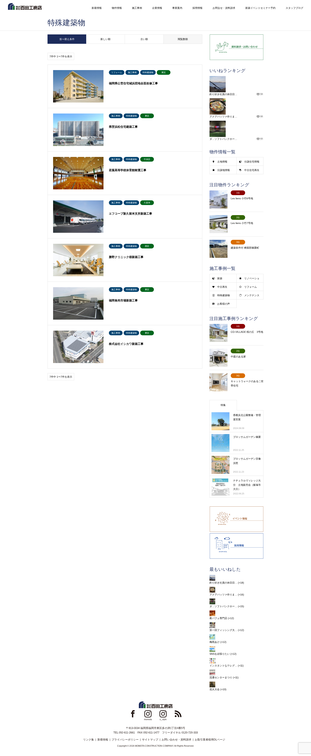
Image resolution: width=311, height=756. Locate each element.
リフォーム (250, 286)
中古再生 (222, 286)
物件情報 (117, 7)
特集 (223, 405)
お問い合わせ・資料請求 (176, 739)
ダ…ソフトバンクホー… (223, 138)
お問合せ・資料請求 (224, 7)
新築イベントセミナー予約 (260, 7)
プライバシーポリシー (125, 739)
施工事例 (137, 7)
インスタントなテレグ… (223, 665)
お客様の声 (223, 303)
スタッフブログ (294, 7)
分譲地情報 (223, 170)
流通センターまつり (220, 677)
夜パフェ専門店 (218, 618)
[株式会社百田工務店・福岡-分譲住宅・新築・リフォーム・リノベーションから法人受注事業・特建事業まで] (25, 6)
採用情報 (197, 7)
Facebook (132, 713)
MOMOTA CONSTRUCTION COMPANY (154, 746)
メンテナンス (251, 295)
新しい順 (105, 39)
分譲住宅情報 (251, 161)
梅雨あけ (214, 642)
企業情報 (157, 7)
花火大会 (214, 689)
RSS (178, 713)
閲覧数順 (183, 39)
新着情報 (97, 7)
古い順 (144, 39)
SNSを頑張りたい (219, 653)
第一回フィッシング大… (223, 630)
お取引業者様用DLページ (210, 739)
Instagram (147, 713)
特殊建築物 (223, 295)
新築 (219, 278)
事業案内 (177, 7)
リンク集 (88, 739)
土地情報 (222, 161)
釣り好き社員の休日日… (223, 94)
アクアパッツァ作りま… (223, 116)
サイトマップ (150, 739)
